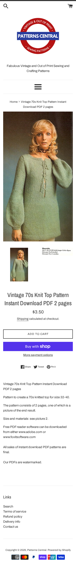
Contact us (10, 526)
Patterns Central (36, 550)
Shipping (22, 318)
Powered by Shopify (59, 550)
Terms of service (14, 511)
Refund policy (12, 516)
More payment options (38, 355)
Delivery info (11, 521)
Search (8, 506)
